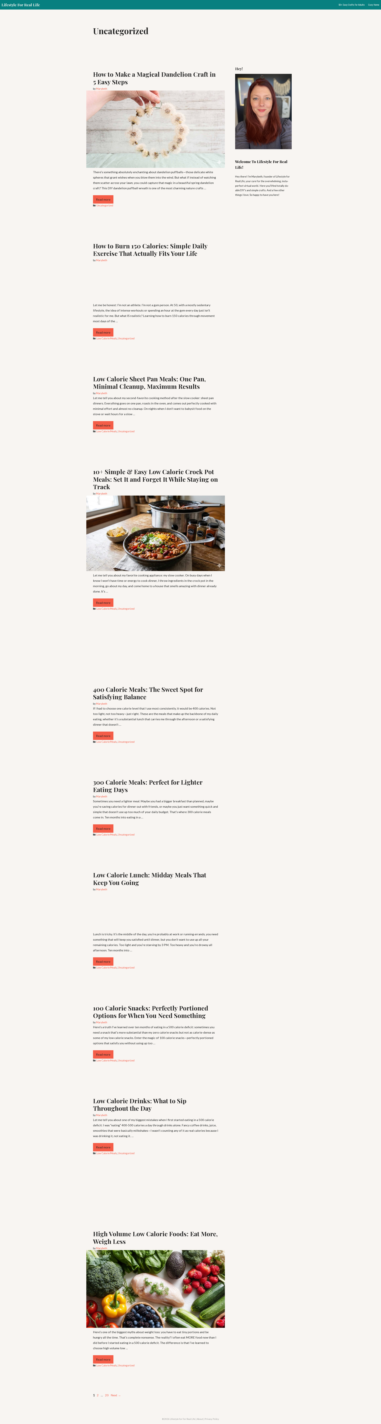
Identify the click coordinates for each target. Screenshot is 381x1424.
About (200, 1419)
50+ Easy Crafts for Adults (351, 4)
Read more (103, 199)
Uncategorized (104, 205)
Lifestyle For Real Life (20, 4)
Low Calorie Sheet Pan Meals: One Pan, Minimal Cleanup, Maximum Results (149, 382)
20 (107, 1395)
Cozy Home (373, 4)
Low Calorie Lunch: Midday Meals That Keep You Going (149, 878)
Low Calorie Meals (106, 338)
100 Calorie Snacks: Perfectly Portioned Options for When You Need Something (150, 1012)
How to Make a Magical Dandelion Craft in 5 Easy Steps (154, 78)
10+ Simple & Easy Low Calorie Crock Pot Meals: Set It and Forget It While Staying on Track (155, 479)
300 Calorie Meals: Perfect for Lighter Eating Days (147, 786)
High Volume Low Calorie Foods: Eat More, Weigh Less (155, 1237)
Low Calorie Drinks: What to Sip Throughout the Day (139, 1104)
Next (116, 1395)
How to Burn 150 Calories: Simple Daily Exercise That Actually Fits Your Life (150, 249)
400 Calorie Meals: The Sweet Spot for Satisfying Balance (148, 693)
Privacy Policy (212, 1419)
